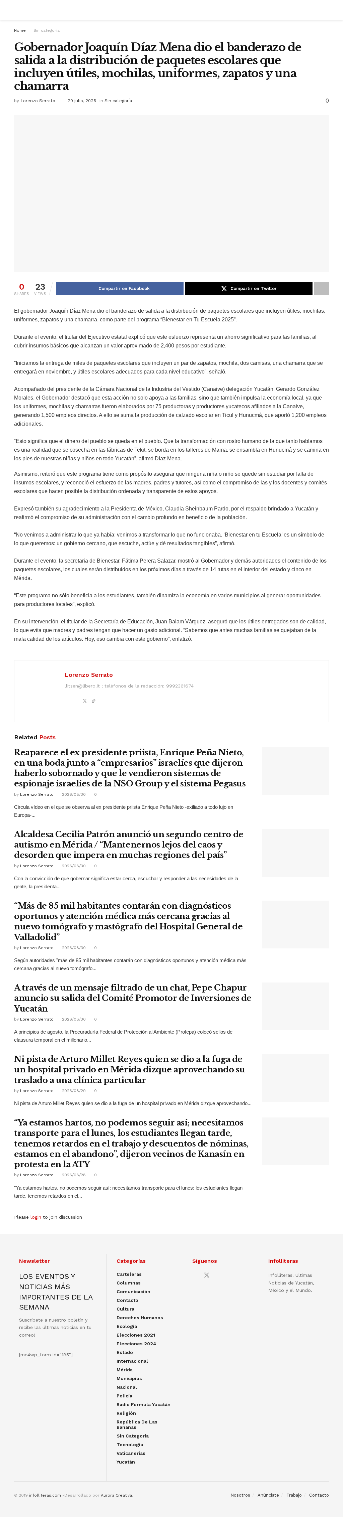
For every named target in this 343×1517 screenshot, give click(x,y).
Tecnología (130, 1444)
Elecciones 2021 (136, 1335)
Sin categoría (46, 30)
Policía (124, 1395)
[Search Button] (326, 10)
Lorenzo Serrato (37, 100)
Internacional (132, 1361)
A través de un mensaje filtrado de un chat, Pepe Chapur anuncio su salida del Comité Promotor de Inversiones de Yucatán (133, 998)
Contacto (127, 1300)
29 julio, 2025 (82, 100)
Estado (125, 1352)
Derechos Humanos (140, 1317)
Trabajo (294, 1495)
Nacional (127, 1387)
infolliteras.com (45, 1495)
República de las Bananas (137, 1424)
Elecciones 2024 (136, 1343)
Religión (126, 1413)
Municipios (129, 1378)
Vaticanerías (131, 1453)
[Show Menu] (17, 10)
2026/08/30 (73, 794)
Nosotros (240, 1495)
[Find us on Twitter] (207, 1275)
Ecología (127, 1326)
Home (20, 30)
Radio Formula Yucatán (143, 1404)
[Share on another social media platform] (321, 288)
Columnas (129, 1282)
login (35, 1217)
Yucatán (126, 1462)
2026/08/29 (73, 1090)
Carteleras (129, 1274)
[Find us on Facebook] (194, 1275)
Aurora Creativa (116, 1495)
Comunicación (133, 1291)
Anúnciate (268, 1495)
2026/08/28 (73, 1175)
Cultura (125, 1309)
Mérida (125, 1369)
